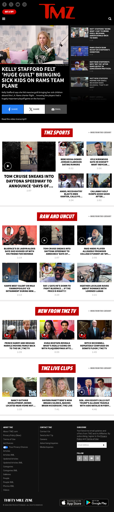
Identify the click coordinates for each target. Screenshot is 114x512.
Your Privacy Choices (18, 447)
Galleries (7, 474)
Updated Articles (10, 459)
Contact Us (45, 431)
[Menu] (4, 19)
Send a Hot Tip (46, 435)
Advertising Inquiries (49, 443)
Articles (6, 451)
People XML (8, 482)
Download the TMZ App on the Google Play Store (96, 502)
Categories (8, 466)
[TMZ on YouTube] (91, 458)
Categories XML (10, 470)
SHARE (36, 109)
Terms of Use (9, 439)
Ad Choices (8, 443)
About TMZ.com (10, 431)
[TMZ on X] (11, 4)
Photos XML (8, 486)
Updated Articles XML (13, 463)
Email (58, 109)
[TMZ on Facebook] (4, 4)
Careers (43, 439)
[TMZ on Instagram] (24, 4)
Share (14, 109)
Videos (6, 490)
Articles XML (8, 455)
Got (9, 11)
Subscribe (104, 445)
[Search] (110, 19)
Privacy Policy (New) (12, 435)
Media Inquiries (46, 447)
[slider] (34, 63)
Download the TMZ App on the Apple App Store (71, 502)
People (6, 478)
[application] (34, 44)
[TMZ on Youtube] (18, 4)
